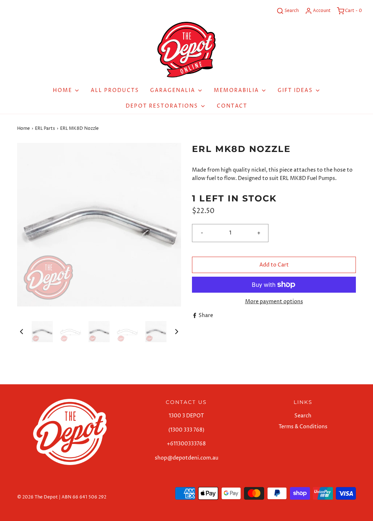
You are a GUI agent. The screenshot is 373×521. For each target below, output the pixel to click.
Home (23, 128)
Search (302, 415)
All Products (115, 90)
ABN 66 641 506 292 (84, 497)
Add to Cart (274, 264)
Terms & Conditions (303, 426)
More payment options (274, 301)
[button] (21, 331)
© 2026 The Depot (37, 497)
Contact (232, 106)
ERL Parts (45, 128)
